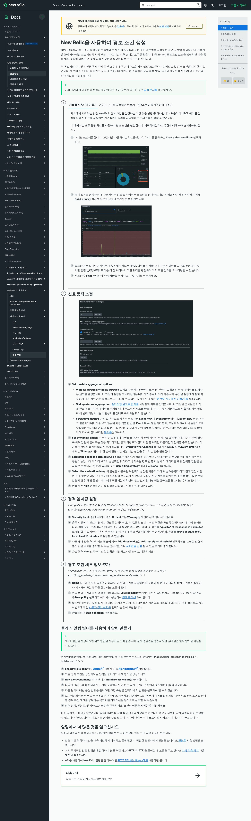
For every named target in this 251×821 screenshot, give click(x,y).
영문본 (120, 26)
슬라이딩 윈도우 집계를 (125, 404)
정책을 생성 (129, 597)
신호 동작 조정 (227, 27)
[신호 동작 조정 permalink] (94, 294)
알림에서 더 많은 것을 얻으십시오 (233, 57)
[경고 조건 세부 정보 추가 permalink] (111, 564)
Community (68, 5)
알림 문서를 (150, 89)
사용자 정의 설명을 (100, 607)
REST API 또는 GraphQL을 (133, 760)
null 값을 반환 (134, 546)
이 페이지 (164, 26)
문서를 (108, 432)
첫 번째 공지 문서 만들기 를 (172, 398)
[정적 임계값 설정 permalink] (98, 498)
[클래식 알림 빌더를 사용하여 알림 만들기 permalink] (132, 628)
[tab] (83, 104)
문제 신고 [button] (196, 26)
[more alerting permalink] (121, 726)
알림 (83, 270)
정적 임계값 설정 (228, 33)
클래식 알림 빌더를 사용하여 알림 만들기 (232, 47)
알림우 (182, 740)
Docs (56, 5)
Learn (81, 5)
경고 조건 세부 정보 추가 (232, 40)
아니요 (239, 81)
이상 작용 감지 (190, 750)
